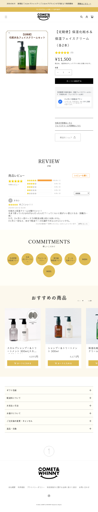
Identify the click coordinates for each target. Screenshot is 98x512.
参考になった (83, 224)
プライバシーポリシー (36, 487)
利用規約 (21, 487)
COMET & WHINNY (46, 504)
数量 (56, 67)
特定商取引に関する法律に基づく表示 (62, 487)
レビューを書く (81, 176)
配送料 (64, 63)
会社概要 (11, 487)
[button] (6, 17)
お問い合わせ (84, 487)
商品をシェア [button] (66, 137)
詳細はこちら (83, 4)
